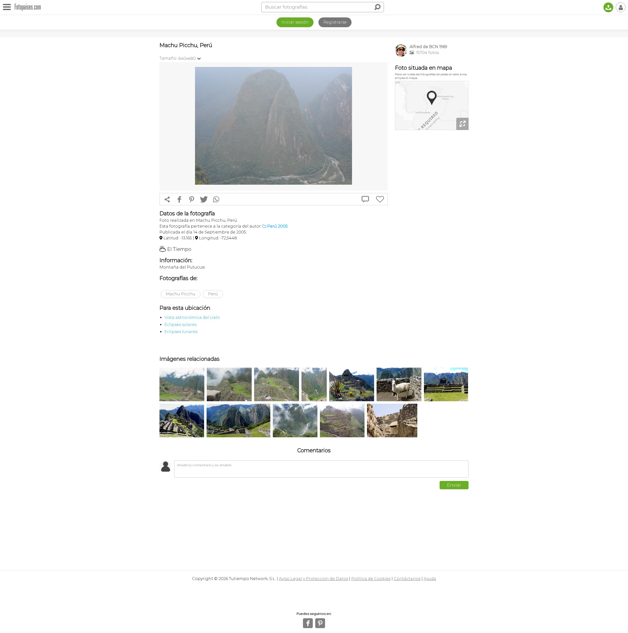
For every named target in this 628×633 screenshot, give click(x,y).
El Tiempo (175, 249)
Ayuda (430, 578)
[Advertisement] (432, 208)
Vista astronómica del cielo (192, 317)
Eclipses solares (180, 324)
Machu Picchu (180, 294)
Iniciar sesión (295, 22)
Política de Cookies (371, 578)
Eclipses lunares (180, 331)
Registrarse (335, 22)
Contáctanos (407, 578)
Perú (213, 294)
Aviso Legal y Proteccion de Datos (313, 578)
